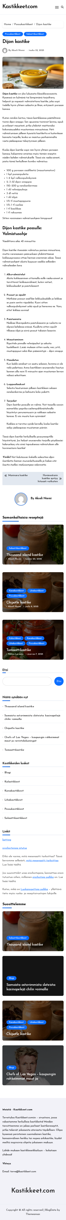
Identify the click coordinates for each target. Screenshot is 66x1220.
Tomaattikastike (18, 650)
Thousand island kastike (24, 555)
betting (6, 840)
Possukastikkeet (13, 34)
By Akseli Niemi (16, 50)
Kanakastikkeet (16, 591)
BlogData (50, 1210)
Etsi (5, 670)
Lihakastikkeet (37, 591)
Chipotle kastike (18, 602)
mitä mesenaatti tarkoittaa (42, 860)
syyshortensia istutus (14, 848)
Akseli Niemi (43, 498)
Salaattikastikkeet (35, 34)
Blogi (7, 772)
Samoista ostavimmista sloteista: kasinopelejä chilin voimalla (32, 717)
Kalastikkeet (15, 638)
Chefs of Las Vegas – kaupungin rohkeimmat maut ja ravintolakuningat (31, 739)
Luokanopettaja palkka (34, 889)
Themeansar (33, 1214)
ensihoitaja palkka (43, 877)
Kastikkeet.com (19, 7)
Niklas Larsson (15, 654)
